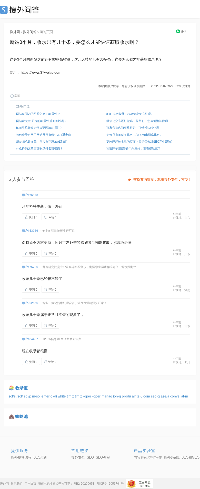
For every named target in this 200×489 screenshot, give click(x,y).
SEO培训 (40, 457)
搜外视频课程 (21, 457)
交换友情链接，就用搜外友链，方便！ (162, 179)
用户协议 (30, 483)
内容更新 (44, 242)
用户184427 (30, 339)
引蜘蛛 (96, 242)
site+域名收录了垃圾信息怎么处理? (129, 113)
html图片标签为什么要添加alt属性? (39, 127)
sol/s (13, 396)
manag (107, 396)
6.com (145, 396)
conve (175, 396)
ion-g (117, 396)
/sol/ (20, 396)
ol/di (54, 396)
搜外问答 (30, 31)
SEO (20, 9)
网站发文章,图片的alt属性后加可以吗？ (41, 121)
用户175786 (30, 267)
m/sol (36, 396)
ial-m (184, 396)
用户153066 (30, 230)
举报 (17, 95)
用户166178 (30, 195)
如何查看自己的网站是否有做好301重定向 (43, 134)
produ (127, 396)
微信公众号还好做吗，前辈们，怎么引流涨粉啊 (137, 121)
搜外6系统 (172, 457)
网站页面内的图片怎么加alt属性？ (38, 113)
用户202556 (30, 303)
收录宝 (21, 388)
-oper (87, 396)
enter (45, 396)
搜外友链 (78, 457)
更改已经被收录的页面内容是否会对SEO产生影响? (139, 141)
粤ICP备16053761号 (110, 483)
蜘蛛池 (21, 416)
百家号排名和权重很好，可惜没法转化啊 (132, 127)
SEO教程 (103, 457)
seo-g (156, 396)
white (62, 396)
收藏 (69, 217)
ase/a (165, 396)
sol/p (28, 396)
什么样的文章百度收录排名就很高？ (39, 148)
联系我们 (16, 483)
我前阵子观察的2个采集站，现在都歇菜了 (133, 148)
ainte (136, 396)
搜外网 (15, 31)
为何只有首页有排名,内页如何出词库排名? (133, 134)
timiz (71, 396)
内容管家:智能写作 (148, 457)
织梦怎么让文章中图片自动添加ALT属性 (42, 141)
